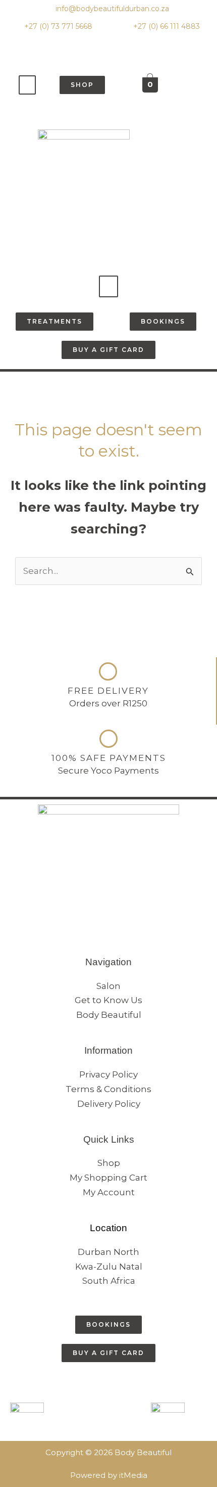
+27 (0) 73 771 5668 (57, 26)
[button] (27, 85)
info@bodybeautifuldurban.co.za (111, 8)
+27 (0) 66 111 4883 (165, 26)
